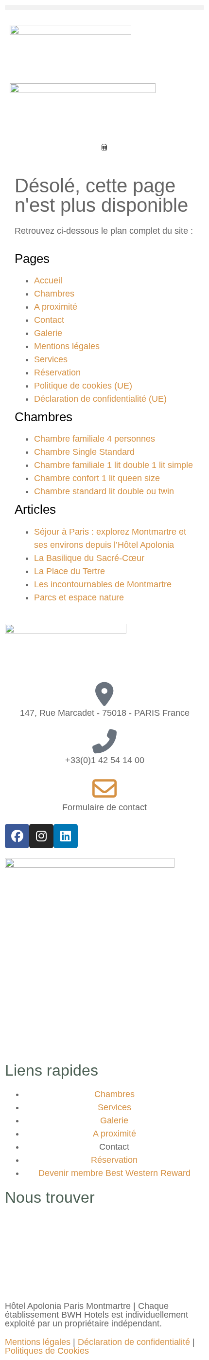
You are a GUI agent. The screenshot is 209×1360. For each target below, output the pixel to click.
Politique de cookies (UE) (83, 386)
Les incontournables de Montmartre (103, 584)
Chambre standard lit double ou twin (104, 491)
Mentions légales (67, 346)
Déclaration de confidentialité (134, 1342)
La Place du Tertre (69, 571)
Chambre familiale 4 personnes (94, 439)
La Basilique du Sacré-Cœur (89, 558)
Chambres (54, 293)
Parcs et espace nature (79, 597)
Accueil (48, 280)
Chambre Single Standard (84, 452)
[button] (104, 7)
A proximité (55, 307)
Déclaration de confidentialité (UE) (100, 399)
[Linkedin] (65, 836)
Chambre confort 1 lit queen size (97, 478)
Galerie (48, 333)
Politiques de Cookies (47, 1351)
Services (51, 359)
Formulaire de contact (104, 807)
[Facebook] (17, 836)
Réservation (57, 372)
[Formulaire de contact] (104, 789)
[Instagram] (41, 836)
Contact (49, 320)
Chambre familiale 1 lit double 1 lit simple (113, 465)
